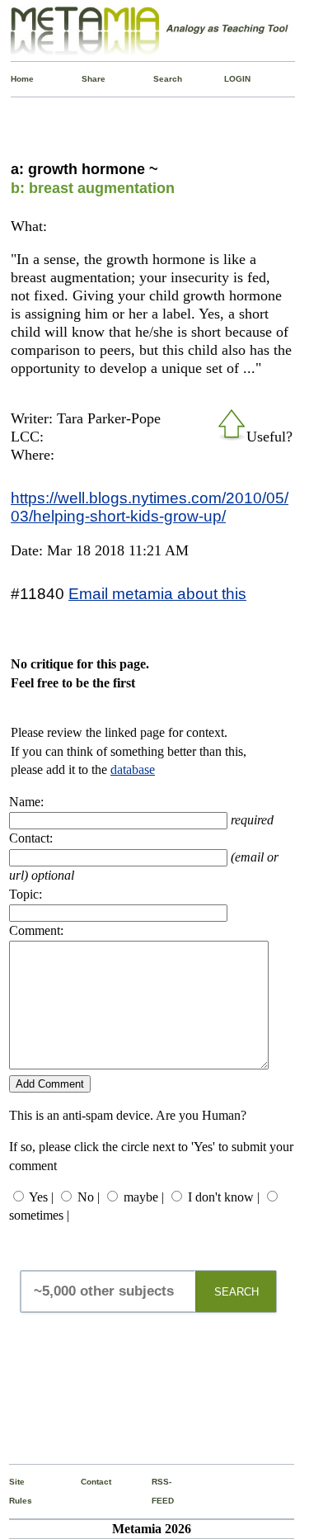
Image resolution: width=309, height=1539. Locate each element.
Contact (84, 1481)
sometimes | (39, 1215)
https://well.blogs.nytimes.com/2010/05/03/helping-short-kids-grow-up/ (149, 507)
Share (85, 78)
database (132, 769)
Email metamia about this (157, 593)
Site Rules (12, 1490)
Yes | (41, 1197)
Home (14, 78)
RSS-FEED (155, 1490)
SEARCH (236, 1292)
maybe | (144, 1197)
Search (157, 78)
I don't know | (224, 1197)
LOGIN (228, 78)
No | (88, 1197)
